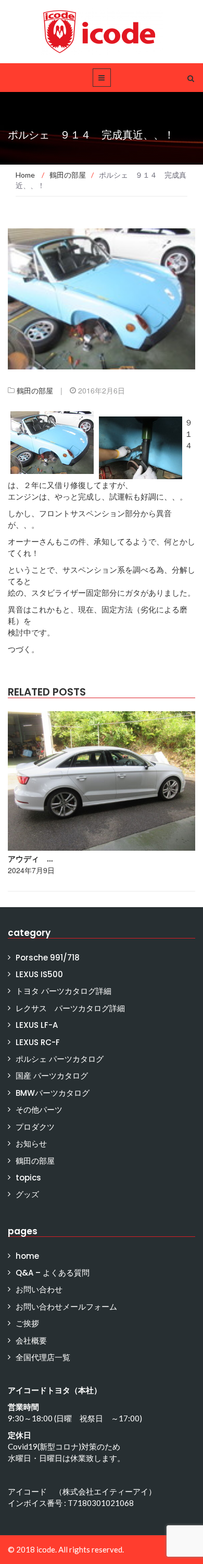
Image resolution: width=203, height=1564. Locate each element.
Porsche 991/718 (48, 957)
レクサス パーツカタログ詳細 (70, 1008)
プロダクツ (35, 1126)
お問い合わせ (39, 1289)
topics (28, 1177)
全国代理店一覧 (43, 1357)
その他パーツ (39, 1109)
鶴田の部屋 (35, 390)
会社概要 (31, 1340)
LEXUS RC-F (38, 1042)
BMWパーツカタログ (53, 1092)
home (27, 1255)
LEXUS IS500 (39, 974)
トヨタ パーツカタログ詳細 (63, 991)
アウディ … (30, 858)
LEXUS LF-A (37, 1025)
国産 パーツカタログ (52, 1075)
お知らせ (31, 1143)
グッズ (27, 1194)
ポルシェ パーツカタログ (60, 1058)
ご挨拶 (27, 1323)
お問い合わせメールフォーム (66, 1306)
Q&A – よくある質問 (53, 1272)
